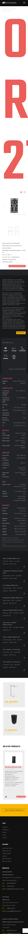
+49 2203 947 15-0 (12, 930)
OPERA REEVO (12, 9)
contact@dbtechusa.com (14, 911)
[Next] (25, 205)
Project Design (6, 853)
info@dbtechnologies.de (14, 933)
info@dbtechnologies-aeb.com (15, 889)
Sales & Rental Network (17, 266)
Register (4, 856)
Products (5, 9)
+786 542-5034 (11, 908)
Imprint (4, 837)
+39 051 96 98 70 (11, 883)
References (5, 829)
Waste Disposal (6, 858)
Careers (4, 832)
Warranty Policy (6, 861)
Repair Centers (6, 850)
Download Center (7, 848)
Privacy (4, 835)
